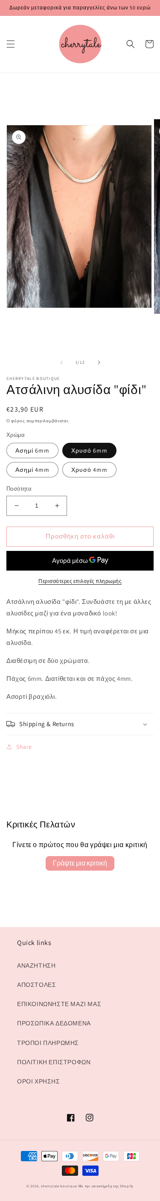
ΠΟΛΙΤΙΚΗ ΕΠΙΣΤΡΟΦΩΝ (53, 1062)
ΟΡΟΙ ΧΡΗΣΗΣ (38, 1081)
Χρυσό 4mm (89, 470)
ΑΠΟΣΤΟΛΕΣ (36, 985)
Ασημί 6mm (32, 450)
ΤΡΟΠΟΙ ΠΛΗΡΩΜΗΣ (48, 1043)
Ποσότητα (19, 488)
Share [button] (24, 747)
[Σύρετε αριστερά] (61, 362)
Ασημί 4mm (32, 470)
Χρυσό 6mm (89, 450)
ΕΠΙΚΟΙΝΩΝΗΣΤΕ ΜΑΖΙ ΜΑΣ (59, 1004)
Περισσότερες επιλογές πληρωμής (80, 581)
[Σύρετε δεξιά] (99, 362)
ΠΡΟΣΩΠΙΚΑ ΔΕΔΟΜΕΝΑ (54, 1023)
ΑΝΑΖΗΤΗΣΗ (36, 965)
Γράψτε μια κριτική (80, 863)
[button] (10, 44)
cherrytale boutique (59, 1185)
